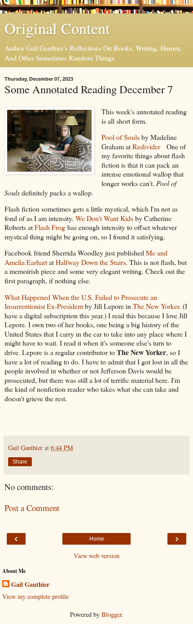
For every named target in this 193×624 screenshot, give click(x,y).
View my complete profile (35, 596)
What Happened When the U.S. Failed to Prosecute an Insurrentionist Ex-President (80, 301)
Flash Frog (50, 227)
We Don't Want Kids (104, 218)
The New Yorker (156, 306)
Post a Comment (31, 507)
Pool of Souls (120, 137)
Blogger (111, 614)
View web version (96, 555)
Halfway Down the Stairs (91, 262)
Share (20, 462)
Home (96, 539)
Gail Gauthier (30, 584)
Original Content (57, 28)
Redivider (146, 146)
